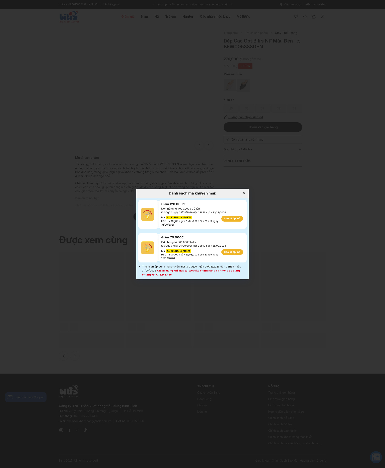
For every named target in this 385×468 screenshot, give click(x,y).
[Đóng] (244, 193)
